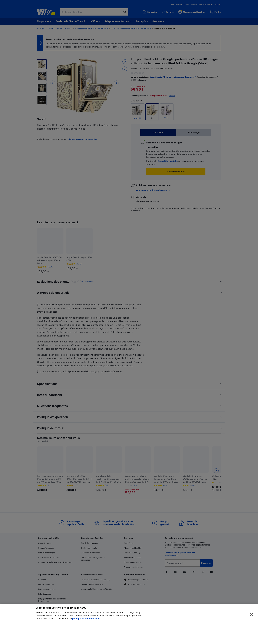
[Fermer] (251, 614)
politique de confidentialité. (86, 618)
